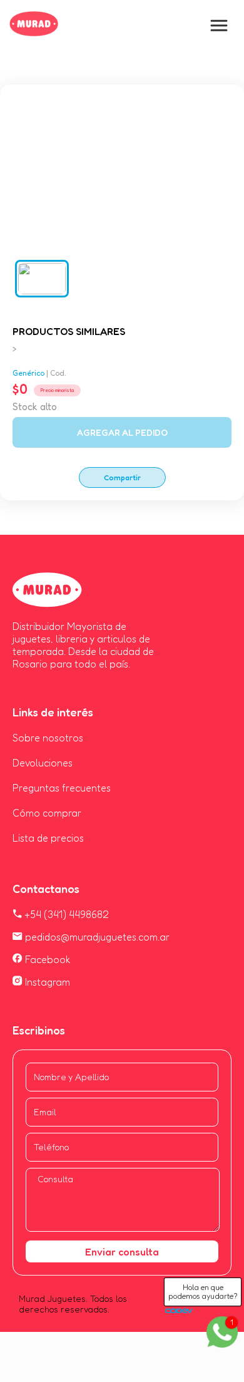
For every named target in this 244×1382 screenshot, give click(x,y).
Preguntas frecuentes (62, 787)
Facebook (47, 959)
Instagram (46, 982)
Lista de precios (48, 838)
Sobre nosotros (48, 737)
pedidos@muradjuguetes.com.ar (96, 937)
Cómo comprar (47, 813)
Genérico (28, 373)
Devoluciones (43, 762)
